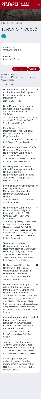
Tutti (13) (33, 69)
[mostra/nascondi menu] (39, 5)
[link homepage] (16, 4)
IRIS (3, 23)
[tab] (6, 84)
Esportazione (19, 69)
